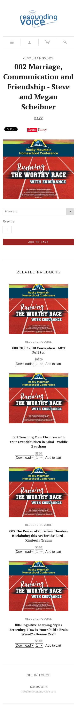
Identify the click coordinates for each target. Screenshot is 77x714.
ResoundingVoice (38, 341)
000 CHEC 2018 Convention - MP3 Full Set (38, 350)
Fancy (42, 129)
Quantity (8, 221)
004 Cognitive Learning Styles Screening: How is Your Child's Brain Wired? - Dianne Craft (38, 629)
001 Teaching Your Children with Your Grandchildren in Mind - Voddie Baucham (38, 442)
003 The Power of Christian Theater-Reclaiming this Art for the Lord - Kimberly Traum (38, 536)
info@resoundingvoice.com (38, 691)
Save (34, 129)
